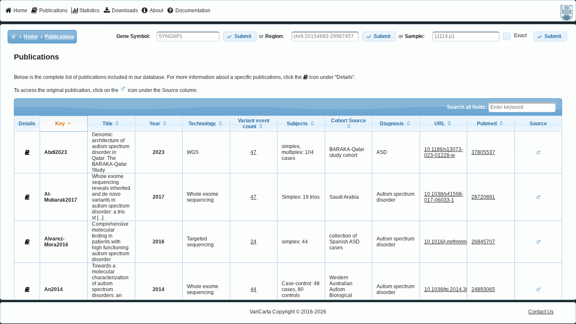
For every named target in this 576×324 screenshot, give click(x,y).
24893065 (483, 289)
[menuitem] (16, 11)
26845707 (483, 242)
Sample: (415, 36)
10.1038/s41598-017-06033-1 (443, 197)
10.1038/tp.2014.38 (446, 289)
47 (253, 152)
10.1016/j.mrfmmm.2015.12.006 (460, 242)
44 (253, 289)
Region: (274, 36)
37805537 (483, 152)
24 (253, 242)
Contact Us (541, 312)
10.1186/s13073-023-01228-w (443, 152)
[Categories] (13, 36)
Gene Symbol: (133, 36)
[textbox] (188, 36)
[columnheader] (64, 123)
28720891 (483, 197)
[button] (240, 36)
